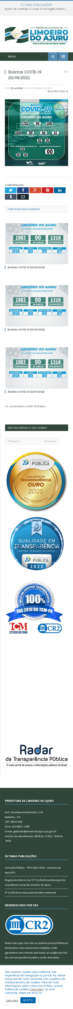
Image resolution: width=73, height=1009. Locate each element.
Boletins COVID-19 (58, 91)
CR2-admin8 (16, 88)
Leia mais (37, 989)
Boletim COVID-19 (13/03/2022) (26, 329)
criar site (29, 943)
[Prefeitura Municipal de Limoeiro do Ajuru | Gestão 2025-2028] (36, 34)
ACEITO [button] (28, 1000)
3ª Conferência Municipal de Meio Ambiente (30, 892)
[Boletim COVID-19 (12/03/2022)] (36, 368)
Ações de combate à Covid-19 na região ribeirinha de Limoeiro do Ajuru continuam (37, 9)
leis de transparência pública (22, 957)
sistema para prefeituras (53, 943)
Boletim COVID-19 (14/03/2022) (26, 267)
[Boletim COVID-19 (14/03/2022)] (36, 243)
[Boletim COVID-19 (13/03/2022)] (36, 305)
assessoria (31, 948)
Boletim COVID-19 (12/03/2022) (26, 391)
